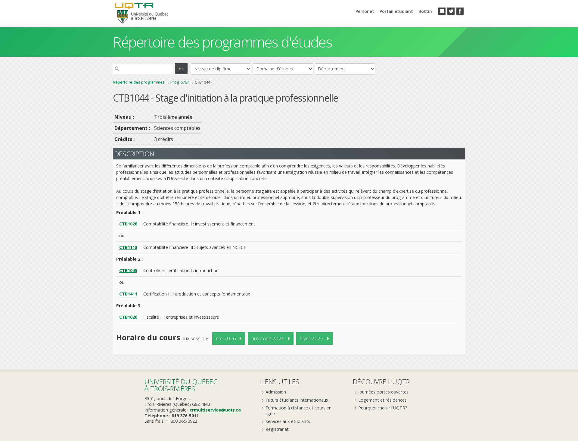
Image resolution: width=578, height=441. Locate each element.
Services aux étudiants (288, 421)
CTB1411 (128, 294)
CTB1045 (128, 270)
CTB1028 (128, 224)
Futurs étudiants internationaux (297, 400)
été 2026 (226, 338)
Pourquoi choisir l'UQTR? (382, 408)
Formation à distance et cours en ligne (298, 410)
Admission (276, 392)
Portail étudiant (396, 11)
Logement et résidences (382, 400)
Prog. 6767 (179, 82)
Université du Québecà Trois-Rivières (180, 385)
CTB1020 (128, 317)
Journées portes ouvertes (383, 392)
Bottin (425, 11)
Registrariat (277, 429)
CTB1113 (128, 247)
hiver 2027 (312, 338)
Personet (365, 11)
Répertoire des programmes (139, 82)
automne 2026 (267, 338)
